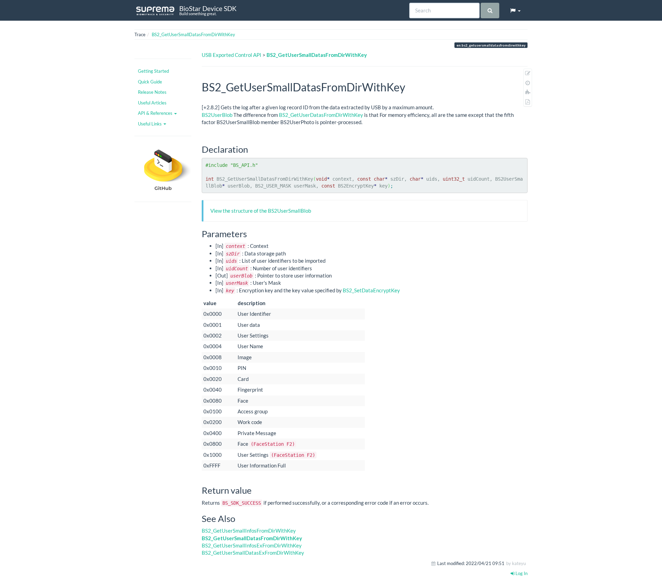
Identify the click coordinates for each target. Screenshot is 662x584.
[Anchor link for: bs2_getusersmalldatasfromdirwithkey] (410, 86)
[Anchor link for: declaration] (252, 148)
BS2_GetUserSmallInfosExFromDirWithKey (252, 545)
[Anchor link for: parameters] (251, 233)
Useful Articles (152, 102)
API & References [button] (155, 113)
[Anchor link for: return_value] (256, 489)
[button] (515, 10)
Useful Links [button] (150, 124)
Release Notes (152, 92)
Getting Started (153, 71)
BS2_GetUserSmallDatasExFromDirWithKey (253, 553)
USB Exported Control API (231, 55)
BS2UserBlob (217, 115)
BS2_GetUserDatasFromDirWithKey (321, 115)
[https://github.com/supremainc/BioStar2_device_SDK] (162, 168)
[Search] (490, 10)
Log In (521, 573)
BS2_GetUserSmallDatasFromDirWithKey (193, 34)
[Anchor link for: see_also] (239, 518)
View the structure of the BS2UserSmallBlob (260, 211)
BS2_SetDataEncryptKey (371, 290)
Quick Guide (150, 81)
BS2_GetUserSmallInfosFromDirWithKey (249, 530)
